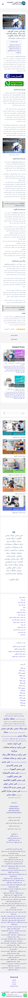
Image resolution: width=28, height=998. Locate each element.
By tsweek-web (18, 996)
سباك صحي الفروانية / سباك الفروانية (14, 863)
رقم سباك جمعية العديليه (14, 46)
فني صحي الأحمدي (14, 765)
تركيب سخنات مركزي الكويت (18, 512)
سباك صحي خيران (6, 738)
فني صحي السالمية (22, 773)
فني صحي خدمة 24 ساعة (9, 370)
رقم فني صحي (22, 367)
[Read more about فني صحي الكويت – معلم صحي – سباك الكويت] (14, 355)
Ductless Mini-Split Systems (14, 812)
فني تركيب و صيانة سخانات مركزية (11, 368)
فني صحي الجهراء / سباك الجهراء (14, 882)
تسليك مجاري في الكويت (19, 456)
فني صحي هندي (21, 632)
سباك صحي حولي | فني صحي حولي (14, 909)
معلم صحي (23, 372)
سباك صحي (14, 367)
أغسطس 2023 (21, 688)
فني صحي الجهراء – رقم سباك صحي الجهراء (13, 893)
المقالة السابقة (14, 335)
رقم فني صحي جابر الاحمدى (13, 732)
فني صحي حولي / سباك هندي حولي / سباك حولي (13, 918)
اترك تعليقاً (23, 365)
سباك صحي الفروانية (22, 738)
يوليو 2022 (22, 700)
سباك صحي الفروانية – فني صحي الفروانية (13, 878)
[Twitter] (15, 977)
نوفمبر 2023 (22, 680)
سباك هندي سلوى (5, 740)
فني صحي (18, 365)
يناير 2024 (22, 678)
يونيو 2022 (22, 703)
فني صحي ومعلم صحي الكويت (14, 838)
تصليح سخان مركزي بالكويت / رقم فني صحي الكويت (14, 723)
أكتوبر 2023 (22, 683)
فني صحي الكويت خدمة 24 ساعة (14, 842)
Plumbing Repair (14, 806)
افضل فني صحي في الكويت (19, 437)
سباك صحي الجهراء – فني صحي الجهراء (13, 895)
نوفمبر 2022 (22, 698)
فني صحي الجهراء (17, 769)
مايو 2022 (23, 705)
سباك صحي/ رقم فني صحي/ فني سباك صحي (9, 736)
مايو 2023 (23, 690)
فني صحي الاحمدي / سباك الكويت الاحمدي (13, 859)
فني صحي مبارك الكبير (10, 791)
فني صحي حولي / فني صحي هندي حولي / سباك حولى (13, 916)
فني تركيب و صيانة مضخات (10, 395)
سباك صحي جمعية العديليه (14, 50)
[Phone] (4, 994)
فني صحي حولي (10, 783)
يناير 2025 (22, 668)
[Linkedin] (11, 977)
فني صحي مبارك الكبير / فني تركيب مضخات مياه (13, 903)
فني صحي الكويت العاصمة (14, 780)
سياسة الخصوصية (14, 986)
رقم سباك (23, 599)
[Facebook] (17, 977)
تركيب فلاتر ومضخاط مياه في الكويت (16, 474)
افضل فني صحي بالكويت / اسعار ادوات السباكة (14, 715)
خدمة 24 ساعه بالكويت (15, 48)
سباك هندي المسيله (11, 740)
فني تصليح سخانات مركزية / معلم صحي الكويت (19, 762)
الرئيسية (14, 980)
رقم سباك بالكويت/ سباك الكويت (7, 725)
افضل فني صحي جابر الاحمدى (20, 719)
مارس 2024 (22, 675)
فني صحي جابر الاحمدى (21, 784)
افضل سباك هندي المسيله (18, 713)
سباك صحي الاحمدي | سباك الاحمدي (14, 849)
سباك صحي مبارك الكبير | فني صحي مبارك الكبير (14, 897)
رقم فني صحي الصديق (21, 732)
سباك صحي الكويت (20, 38)
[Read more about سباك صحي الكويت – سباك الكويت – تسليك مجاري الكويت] (14, 382)
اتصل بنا (14, 984)
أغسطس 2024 (21, 673)
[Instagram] (13, 977)
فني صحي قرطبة (24, 791)
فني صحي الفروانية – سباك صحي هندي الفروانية (13, 880)
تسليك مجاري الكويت (7, 721)
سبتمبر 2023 (22, 685)
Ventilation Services (14, 808)
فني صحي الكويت (18, 370)
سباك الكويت (14, 834)
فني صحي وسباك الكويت (14, 840)
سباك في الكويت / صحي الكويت (20, 740)
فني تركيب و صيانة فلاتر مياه (19, 369)
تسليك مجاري (12, 365)
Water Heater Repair (14, 810)
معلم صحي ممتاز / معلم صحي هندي (14, 797)
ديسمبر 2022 (22, 695)
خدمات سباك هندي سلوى (22, 725)
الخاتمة (18, 52)
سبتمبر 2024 (22, 670)
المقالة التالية (14, 339)
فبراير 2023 (22, 693)
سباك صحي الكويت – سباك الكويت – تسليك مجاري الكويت (15, 389)
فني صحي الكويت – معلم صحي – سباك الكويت (14, 363)
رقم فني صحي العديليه (15, 44)
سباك (18, 367)
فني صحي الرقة (6, 769)
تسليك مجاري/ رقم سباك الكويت (18, 721)
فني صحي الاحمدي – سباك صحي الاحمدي (13, 861)
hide (17, 41)
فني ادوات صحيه (21, 368)
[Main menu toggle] (2, 4)
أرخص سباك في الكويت (19, 493)
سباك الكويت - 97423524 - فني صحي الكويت (13, 3)
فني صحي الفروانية (10, 773)
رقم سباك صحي (7, 365)
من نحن (14, 982)
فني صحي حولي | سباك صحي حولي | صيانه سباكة (13, 920)
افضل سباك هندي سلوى (10, 713)
